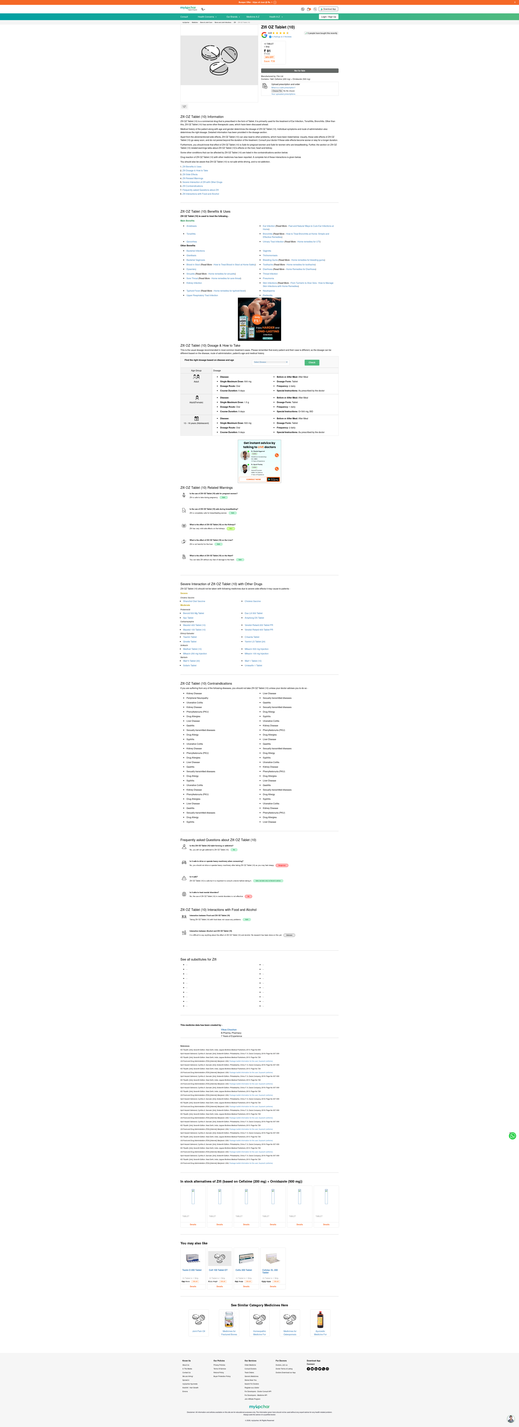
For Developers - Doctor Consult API (258, 1391)
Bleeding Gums (270, 259)
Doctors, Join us (281, 1365)
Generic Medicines (251, 1376)
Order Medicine (250, 1365)
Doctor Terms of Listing (284, 1368)
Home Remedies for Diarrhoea (300, 269)
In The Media (187, 1368)
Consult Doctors (250, 1368)
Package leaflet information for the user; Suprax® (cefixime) (251, 1061)
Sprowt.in (185, 1380)
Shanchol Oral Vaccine (194, 601)
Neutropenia (269, 290)
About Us (185, 1365)
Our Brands (232, 16)
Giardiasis (191, 255)
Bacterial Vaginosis (196, 259)
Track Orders (249, 1372)
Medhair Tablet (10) (192, 648)
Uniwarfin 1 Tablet (253, 665)
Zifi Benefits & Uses (191, 166)
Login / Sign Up (328, 16)
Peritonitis (267, 295)
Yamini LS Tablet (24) (255, 641)
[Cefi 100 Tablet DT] (219, 1257)
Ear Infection (269, 225)
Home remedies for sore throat (226, 278)
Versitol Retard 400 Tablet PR (259, 629)
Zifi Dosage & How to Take (195, 170)
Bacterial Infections (196, 250)
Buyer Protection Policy (222, 1376)
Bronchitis (267, 233)
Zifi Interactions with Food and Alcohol (200, 193)
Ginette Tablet (189, 641)
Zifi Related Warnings (192, 178)
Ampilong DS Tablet (254, 617)
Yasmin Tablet (190, 636)
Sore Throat (192, 278)
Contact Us (186, 1372)
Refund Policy (219, 1372)
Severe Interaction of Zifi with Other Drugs (202, 182)
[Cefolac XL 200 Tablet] (273, 1257)
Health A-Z (274, 16)
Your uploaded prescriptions (283, 94)
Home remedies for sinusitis (221, 273)
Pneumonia (268, 278)
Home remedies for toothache (301, 264)
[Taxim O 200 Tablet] (193, 1257)
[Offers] (302, 8)
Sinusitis (191, 273)
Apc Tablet (188, 617)
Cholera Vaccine (253, 601)
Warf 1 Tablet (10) (253, 660)
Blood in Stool (193, 264)
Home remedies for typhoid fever (229, 290)
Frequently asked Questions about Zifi (200, 189)
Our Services (250, 1361)
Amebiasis (192, 225)
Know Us (186, 1361)
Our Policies (219, 1361)
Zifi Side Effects (190, 174)
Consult (184, 16)
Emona (185, 1391)
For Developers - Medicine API (256, 1395)
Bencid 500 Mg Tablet (193, 613)
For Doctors (281, 1361)
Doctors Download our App (286, 1372)
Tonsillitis (191, 233)
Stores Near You (251, 1380)
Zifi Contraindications (192, 185)
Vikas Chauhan (229, 1029)
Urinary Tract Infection (273, 241)
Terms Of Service (220, 1368)
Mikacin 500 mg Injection (257, 648)
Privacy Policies (219, 1365)
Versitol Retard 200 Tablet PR (259, 625)
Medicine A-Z (253, 16)
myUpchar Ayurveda (189, 1384)
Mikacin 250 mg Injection (195, 653)
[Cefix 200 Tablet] (246, 1257)
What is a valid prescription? (283, 87)
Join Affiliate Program (252, 1399)
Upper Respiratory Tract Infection (202, 295)
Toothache (268, 264)
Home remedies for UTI (308, 241)
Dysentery (191, 269)
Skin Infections (270, 282)
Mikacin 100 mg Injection (257, 653)
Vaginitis (267, 250)
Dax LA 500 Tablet (253, 613)
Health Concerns (206, 16)
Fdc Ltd (280, 76)
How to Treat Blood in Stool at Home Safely (234, 264)
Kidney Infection (194, 282)
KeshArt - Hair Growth (190, 1387)
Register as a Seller (252, 1387)
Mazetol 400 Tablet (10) (194, 625)
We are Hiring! (187, 1376)
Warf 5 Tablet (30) (191, 660)
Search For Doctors (252, 1384)
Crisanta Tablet (252, 636)
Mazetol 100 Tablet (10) (194, 629)
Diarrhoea (267, 269)
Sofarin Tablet (189, 665)
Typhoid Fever (193, 290)
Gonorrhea (192, 241)
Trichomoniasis (270, 255)
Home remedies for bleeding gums (307, 259)
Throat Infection (270, 273)
